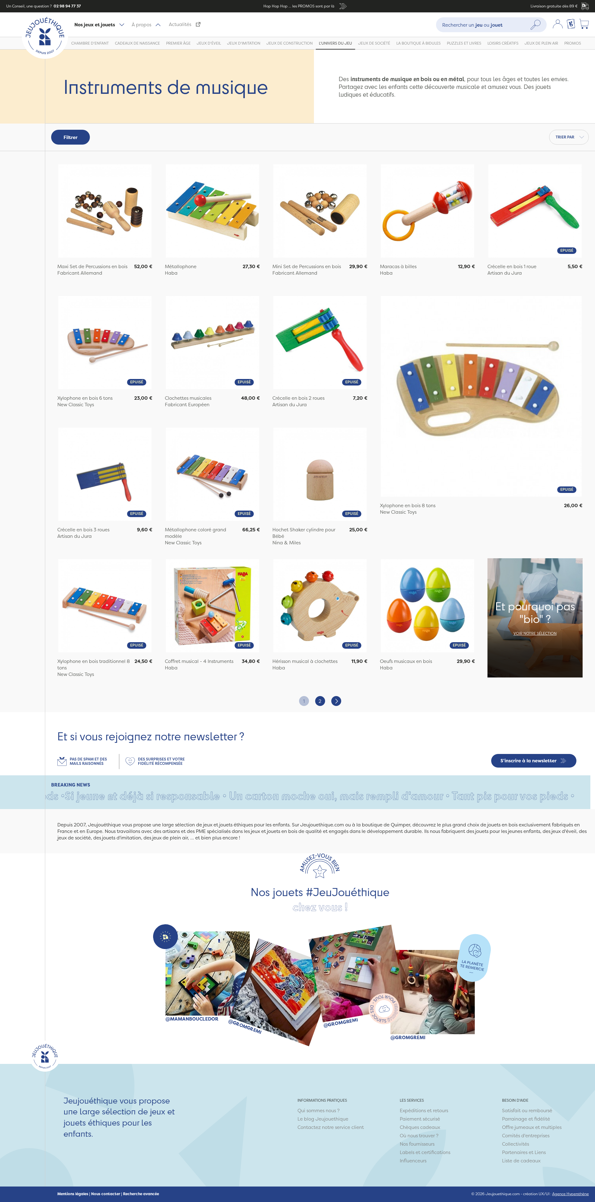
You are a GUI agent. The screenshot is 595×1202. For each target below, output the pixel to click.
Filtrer (70, 137)
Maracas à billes (398, 266)
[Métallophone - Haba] (212, 211)
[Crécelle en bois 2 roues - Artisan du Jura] (320, 343)
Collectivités (515, 1144)
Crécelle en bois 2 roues (298, 398)
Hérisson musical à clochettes (304, 661)
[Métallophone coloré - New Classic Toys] (212, 475)
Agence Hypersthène (570, 1193)
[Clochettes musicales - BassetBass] (212, 343)
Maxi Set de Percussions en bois (92, 266)
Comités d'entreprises (525, 1135)
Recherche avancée (141, 1194)
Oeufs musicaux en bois (406, 661)
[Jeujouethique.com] (45, 57)
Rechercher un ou (472, 24)
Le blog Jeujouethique (323, 1119)
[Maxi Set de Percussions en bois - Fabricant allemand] (105, 211)
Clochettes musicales (188, 398)
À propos (141, 24)
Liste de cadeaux (521, 1160)
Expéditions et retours (424, 1110)
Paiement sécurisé (420, 1119)
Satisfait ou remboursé (527, 1110)
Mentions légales (72, 1194)
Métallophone (180, 266)
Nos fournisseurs (417, 1144)
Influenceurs (413, 1160)
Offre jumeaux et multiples (532, 1127)
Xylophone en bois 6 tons (84, 398)
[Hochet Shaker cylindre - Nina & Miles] (320, 475)
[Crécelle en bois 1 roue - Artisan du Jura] (535, 211)
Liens (540, 1152)
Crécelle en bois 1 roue (511, 266)
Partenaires (514, 1152)
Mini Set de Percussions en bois (306, 266)
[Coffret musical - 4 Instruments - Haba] (212, 606)
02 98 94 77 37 (67, 6)
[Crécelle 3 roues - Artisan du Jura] (105, 475)
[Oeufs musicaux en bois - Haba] (427, 606)
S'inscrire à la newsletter (528, 760)
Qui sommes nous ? (319, 1110)
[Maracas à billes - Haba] (427, 211)
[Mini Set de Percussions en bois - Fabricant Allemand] (320, 211)
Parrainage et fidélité (526, 1119)
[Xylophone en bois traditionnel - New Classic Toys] (105, 606)
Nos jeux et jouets (94, 24)
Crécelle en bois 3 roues (83, 529)
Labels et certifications (425, 1152)
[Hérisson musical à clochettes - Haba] (320, 606)
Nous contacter (105, 1194)
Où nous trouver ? (419, 1135)
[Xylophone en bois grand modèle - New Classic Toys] (481, 397)
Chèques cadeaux (420, 1127)
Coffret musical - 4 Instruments (199, 661)
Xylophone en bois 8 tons (407, 505)
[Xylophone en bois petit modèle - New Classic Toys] (105, 343)
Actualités (180, 24)
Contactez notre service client (331, 1127)
